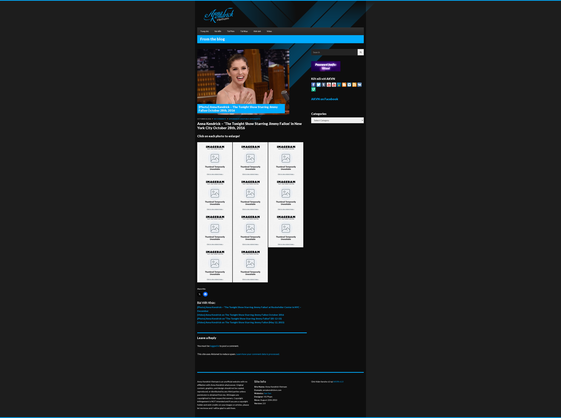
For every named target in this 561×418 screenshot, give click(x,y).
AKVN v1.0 (338, 381)
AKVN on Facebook (324, 99)
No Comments (220, 119)
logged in (214, 345)
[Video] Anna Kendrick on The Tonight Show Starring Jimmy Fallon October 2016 (240, 314)
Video (269, 31)
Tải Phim (230, 31)
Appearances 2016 (236, 119)
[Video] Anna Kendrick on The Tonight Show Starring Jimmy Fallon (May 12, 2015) (240, 322)
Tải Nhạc (244, 31)
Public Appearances (252, 119)
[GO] (361, 52)
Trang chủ (204, 31)
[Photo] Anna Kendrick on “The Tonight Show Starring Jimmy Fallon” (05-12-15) (239, 318)
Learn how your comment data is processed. (257, 354)
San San (267, 393)
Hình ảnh (257, 31)
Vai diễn (217, 31)
